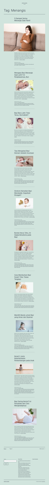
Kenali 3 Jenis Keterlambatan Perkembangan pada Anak (24, 358)
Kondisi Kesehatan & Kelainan (22, 220)
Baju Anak (22, 180)
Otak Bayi (31, 142)
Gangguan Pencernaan (25, 438)
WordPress (43, 481)
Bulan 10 (28, 180)
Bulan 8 (28, 181)
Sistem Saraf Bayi (24, 143)
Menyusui (28, 142)
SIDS (31, 224)
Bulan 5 (22, 181)
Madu (31, 223)
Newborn (19, 307)
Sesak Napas (19, 183)
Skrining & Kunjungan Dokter (29, 392)
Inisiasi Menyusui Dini (20, 104)
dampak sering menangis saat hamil (20, 64)
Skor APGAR (27, 105)
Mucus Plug (30, 104)
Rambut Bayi (20, 348)
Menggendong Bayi (24, 142)
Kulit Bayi (25, 347)
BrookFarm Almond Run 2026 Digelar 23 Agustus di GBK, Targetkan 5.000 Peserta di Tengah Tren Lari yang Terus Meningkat (24, 472)
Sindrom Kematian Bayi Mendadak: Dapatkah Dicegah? (23, 193)
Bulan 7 (26, 181)
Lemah (20, 266)
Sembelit (15, 267)
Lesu (21, 182)
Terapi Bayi (17, 393)
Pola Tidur (19, 140)
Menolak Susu (27, 266)
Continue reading (22, 59)
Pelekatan (31, 439)
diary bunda (24, 3)
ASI (16, 221)
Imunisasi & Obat (20, 179)
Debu (15, 266)
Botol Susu (27, 437)
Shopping (28, 348)
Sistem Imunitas (19, 143)
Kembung (15, 439)
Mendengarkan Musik (27, 306)
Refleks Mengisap (31, 266)
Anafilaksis (19, 180)
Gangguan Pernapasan (27, 223)
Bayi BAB (24, 437)
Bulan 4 (19, 181)
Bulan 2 (27, 141)
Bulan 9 (30, 181)
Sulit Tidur (29, 307)
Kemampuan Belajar (20, 388)
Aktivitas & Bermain (18, 437)
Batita (19, 389)
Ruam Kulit (15, 183)
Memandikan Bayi (16, 142)
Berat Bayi (22, 141)
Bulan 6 (24, 181)
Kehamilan (24, 104)
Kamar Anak (20, 306)
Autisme (17, 389)
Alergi (17, 180)
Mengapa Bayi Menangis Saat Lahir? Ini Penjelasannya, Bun (23, 75)
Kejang (17, 182)
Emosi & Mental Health (21, 63)
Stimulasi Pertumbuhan (29, 143)
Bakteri (17, 264)
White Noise (31, 307)
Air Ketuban (17, 103)
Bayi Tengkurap (29, 221)
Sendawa (29, 440)
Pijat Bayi (30, 182)
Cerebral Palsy (29, 103)
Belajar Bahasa (32, 389)
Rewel (16, 143)
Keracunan (17, 266)
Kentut (18, 439)
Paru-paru (20, 105)
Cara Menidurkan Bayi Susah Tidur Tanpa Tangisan (22, 277)
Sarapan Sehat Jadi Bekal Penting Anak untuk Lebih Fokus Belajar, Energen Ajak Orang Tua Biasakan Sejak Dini (23, 468)
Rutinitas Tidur (25, 307)
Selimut (29, 224)
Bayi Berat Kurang (21, 221)
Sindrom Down (19, 392)
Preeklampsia (24, 105)
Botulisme (33, 221)
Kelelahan (32, 141)
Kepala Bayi (21, 347)
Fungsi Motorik (22, 223)
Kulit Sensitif (27, 347)
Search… (5, 459)
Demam (32, 181)
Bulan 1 (25, 141)
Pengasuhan (15, 440)
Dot (21, 438)
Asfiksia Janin (21, 103)
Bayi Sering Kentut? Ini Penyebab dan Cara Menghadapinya (22, 403)
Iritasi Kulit (19, 347)
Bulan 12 (33, 180)
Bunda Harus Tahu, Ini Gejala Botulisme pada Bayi (22, 235)
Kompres (19, 182)
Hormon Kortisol (16, 306)
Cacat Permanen (31, 265)
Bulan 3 (17, 181)
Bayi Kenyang (19, 141)
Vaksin (26, 183)
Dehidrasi (29, 141)
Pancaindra (15, 392)
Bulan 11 (31, 180)
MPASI (28, 182)
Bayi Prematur (25, 103)
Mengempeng (18, 224)
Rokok (27, 224)
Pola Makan (21, 440)
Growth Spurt (32, 305)
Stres (15, 393)
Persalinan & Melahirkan (21, 102)
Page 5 (11, 448)
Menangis (27, 64)
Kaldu (15, 182)
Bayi (16, 141)
